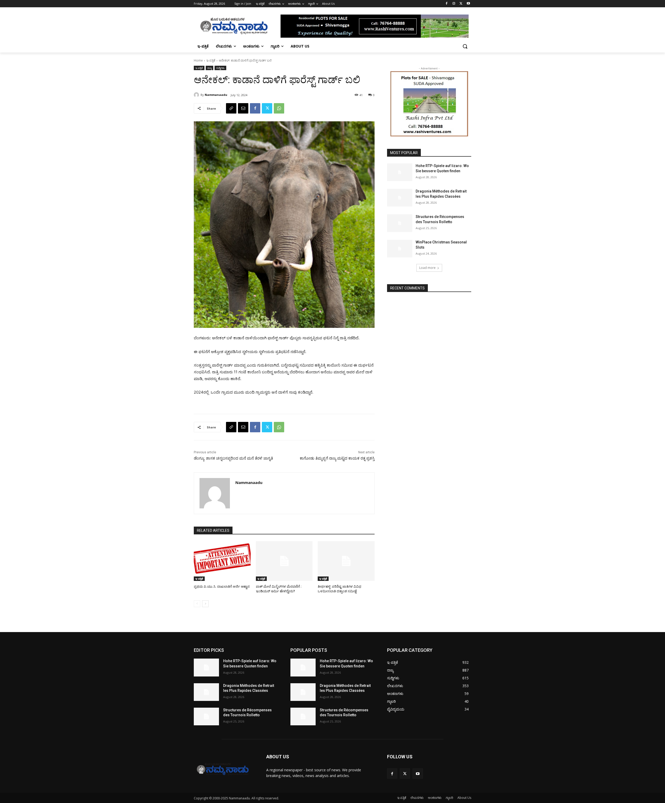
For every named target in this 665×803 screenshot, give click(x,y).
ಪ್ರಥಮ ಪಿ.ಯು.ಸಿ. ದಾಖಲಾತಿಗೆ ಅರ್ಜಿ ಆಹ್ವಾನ (222, 586)
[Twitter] (461, 4)
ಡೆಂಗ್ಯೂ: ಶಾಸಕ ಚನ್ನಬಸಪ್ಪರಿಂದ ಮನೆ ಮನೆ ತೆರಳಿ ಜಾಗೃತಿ (233, 458)
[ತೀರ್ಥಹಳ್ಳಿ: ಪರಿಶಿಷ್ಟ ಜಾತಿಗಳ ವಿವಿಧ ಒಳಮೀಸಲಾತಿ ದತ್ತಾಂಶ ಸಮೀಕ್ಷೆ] (346, 561)
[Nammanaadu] (197, 94)
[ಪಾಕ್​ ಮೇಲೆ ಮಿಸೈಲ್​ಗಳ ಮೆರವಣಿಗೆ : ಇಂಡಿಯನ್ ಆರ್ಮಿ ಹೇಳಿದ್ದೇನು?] (284, 561)
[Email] (243, 108)
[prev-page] (197, 603)
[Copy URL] (231, 108)
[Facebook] (447, 4)
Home (198, 60)
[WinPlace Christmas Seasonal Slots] (399, 248)
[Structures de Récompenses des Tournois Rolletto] (399, 223)
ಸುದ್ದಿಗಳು (220, 68)
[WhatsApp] (279, 108)
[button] (465, 46)
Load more (427, 268)
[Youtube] (468, 4)
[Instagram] (454, 4)
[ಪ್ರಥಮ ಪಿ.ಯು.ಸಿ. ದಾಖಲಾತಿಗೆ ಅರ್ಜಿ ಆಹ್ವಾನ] (222, 561)
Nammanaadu (216, 95)
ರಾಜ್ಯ (209, 68)
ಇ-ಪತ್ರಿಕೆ (210, 60)
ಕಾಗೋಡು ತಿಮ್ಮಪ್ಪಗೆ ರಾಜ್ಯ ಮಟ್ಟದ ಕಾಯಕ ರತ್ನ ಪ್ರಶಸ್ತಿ (337, 458)
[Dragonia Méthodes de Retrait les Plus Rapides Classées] (399, 198)
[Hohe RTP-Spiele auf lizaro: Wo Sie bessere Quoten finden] (399, 172)
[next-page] (205, 603)
